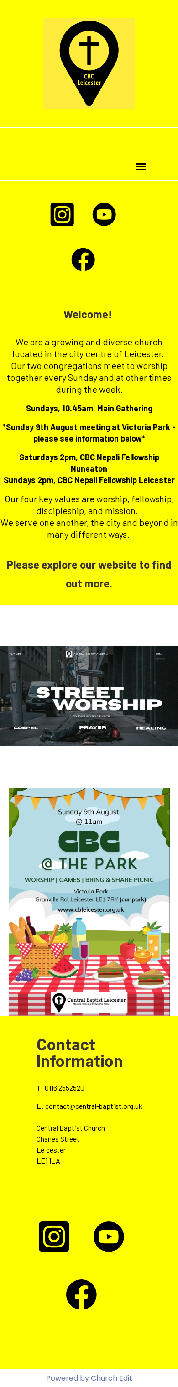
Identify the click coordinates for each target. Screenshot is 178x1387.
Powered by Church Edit (89, 1378)
